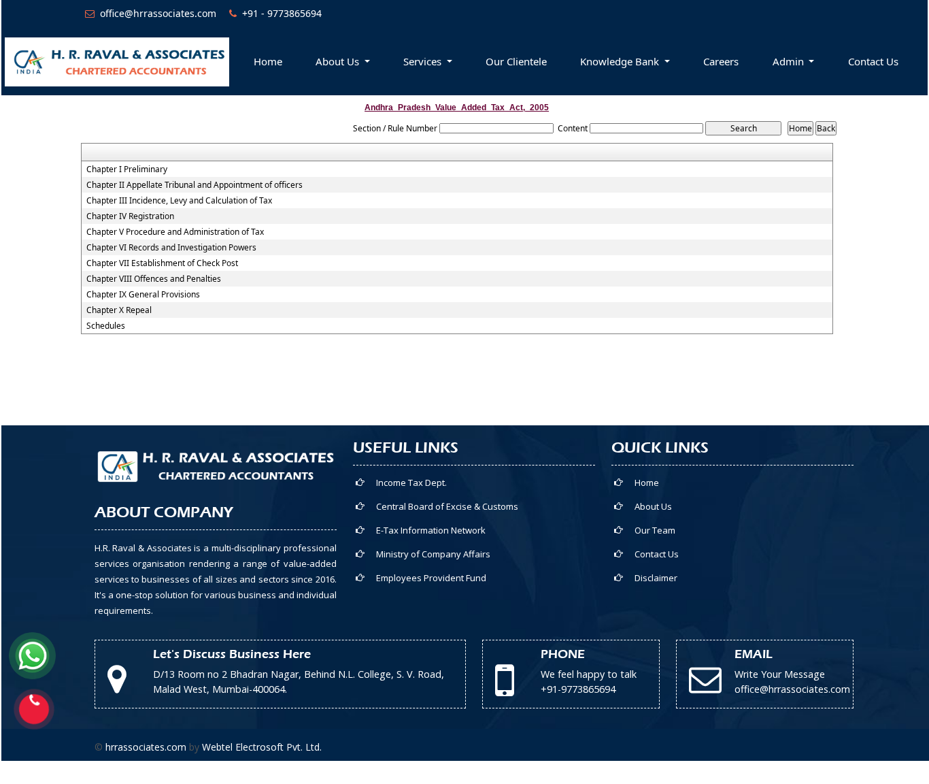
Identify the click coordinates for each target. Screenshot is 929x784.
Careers (721, 61)
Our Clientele (516, 61)
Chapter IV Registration (130, 216)
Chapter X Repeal (119, 310)
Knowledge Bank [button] (621, 61)
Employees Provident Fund (431, 578)
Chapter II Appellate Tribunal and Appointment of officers (194, 185)
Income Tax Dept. (411, 482)
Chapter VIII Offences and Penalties (153, 279)
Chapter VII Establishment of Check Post (162, 263)
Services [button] (423, 61)
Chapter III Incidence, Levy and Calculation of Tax (179, 200)
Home (268, 61)
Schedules (105, 326)
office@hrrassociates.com (158, 13)
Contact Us (873, 61)
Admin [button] (790, 61)
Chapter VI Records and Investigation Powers (171, 247)
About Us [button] (339, 61)
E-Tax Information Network (431, 530)
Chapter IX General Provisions (143, 294)
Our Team (655, 530)
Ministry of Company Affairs (433, 554)
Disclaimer (656, 578)
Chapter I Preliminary (126, 169)
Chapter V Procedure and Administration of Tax (175, 232)
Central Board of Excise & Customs (447, 506)
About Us (653, 506)
